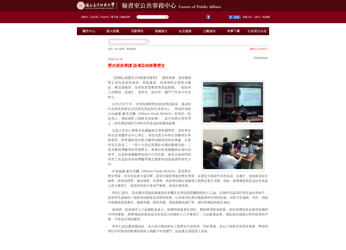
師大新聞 (119, 49)
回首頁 (94, 17)
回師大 (84, 17)
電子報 (114, 17)
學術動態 (131, 49)
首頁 (110, 49)
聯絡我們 (125, 17)
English (104, 17)
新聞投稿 (262, 58)
